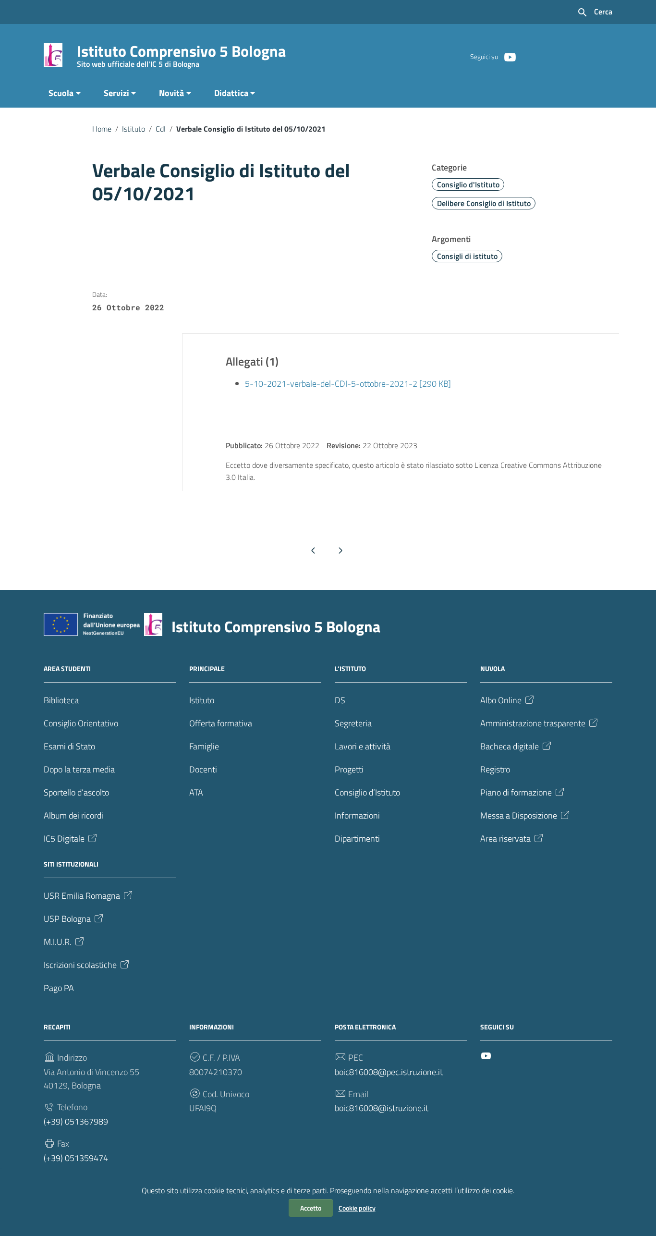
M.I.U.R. (58, 941)
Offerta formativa (220, 723)
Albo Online (501, 700)
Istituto (133, 129)
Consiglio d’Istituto (367, 792)
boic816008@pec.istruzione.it (389, 1071)
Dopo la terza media (79, 769)
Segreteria (353, 723)
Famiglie (204, 746)
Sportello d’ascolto (76, 792)
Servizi (116, 92)
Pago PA (59, 987)
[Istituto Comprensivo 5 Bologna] (53, 54)
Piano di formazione (516, 792)
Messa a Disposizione (518, 815)
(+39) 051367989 (76, 1121)
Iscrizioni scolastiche (80, 964)
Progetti (349, 769)
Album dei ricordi (73, 815)
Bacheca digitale (509, 746)
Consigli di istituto (467, 256)
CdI (161, 129)
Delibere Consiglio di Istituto (484, 203)
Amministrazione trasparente (532, 723)
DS (340, 700)
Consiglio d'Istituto (468, 184)
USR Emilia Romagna (82, 895)
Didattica (231, 92)
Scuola (61, 92)
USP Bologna (67, 918)
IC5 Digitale (64, 838)
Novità (171, 92)
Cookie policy (357, 1208)
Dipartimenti (357, 838)
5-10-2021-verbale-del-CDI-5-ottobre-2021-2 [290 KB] (348, 383)
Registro (495, 769)
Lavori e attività (362, 746)
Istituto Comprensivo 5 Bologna (181, 53)
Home (101, 129)
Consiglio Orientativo (81, 723)
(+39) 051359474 (76, 1157)
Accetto (310, 1208)
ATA (196, 792)
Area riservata (505, 838)
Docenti (203, 769)
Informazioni (357, 815)
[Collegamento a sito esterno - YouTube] (509, 56)
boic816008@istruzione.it (381, 1107)
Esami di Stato (69, 746)
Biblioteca (61, 700)
